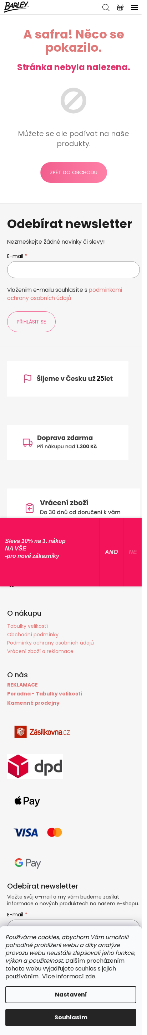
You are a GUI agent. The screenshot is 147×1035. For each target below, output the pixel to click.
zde (90, 976)
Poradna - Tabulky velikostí (44, 694)
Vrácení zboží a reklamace (40, 651)
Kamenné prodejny (33, 703)
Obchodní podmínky (33, 634)
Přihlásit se (31, 321)
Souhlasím (71, 1017)
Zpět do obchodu (73, 172)
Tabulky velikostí (27, 626)
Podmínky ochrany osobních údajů (50, 642)
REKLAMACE (22, 685)
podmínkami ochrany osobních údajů (64, 293)
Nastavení (71, 994)
